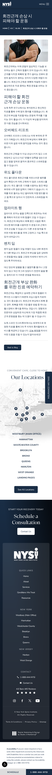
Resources (26, 597)
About (26, 581)
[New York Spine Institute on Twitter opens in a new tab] (30, 701)
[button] (4, 764)
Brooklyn (26, 450)
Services (26, 587)
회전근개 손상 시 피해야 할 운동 (35, 28)
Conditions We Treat (26, 592)
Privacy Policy (31, 722)
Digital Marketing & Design (29, 733)
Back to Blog (12, 347)
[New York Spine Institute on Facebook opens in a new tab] (22, 701)
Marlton (26, 466)
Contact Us (26, 531)
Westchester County (26, 444)
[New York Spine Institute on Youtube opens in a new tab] (37, 701)
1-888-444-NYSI (22, 763)
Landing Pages (26, 477)
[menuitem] (14, 701)
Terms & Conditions (14, 722)
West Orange (26, 472)
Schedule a (26, 516)
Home (5, 28)
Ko (11, 28)
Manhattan (26, 439)
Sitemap (43, 722)
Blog (17, 28)
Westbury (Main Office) (26, 433)
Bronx (26, 455)
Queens (26, 461)
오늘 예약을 (34, 330)
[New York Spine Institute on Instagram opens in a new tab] (14, 701)
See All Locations (26, 489)
